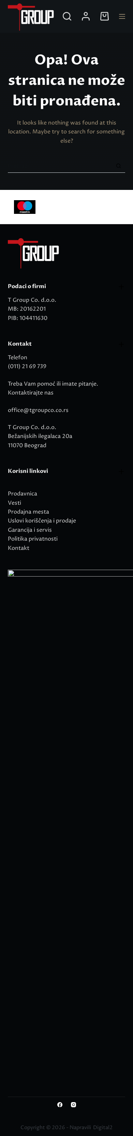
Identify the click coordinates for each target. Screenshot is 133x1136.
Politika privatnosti (33, 539)
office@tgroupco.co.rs (38, 410)
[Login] (86, 16)
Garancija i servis (30, 530)
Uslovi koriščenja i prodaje (42, 521)
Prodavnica (22, 494)
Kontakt (18, 548)
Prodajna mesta (28, 512)
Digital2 (103, 1127)
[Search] (67, 16)
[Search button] (118, 165)
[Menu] (122, 16)
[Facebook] (59, 1104)
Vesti (14, 503)
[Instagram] (73, 1104)
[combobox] (60, 166)
